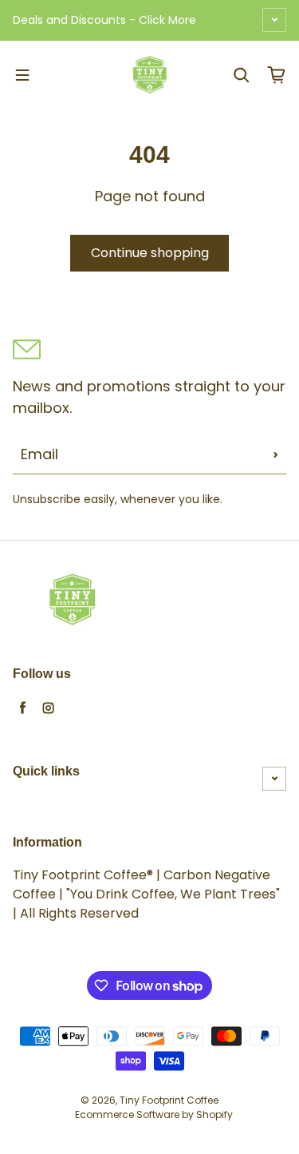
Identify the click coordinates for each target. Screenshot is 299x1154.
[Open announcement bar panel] (274, 20)
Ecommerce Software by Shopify (154, 1114)
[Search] (241, 75)
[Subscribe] (275, 454)
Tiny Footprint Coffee (169, 1100)
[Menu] (22, 75)
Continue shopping (150, 253)
